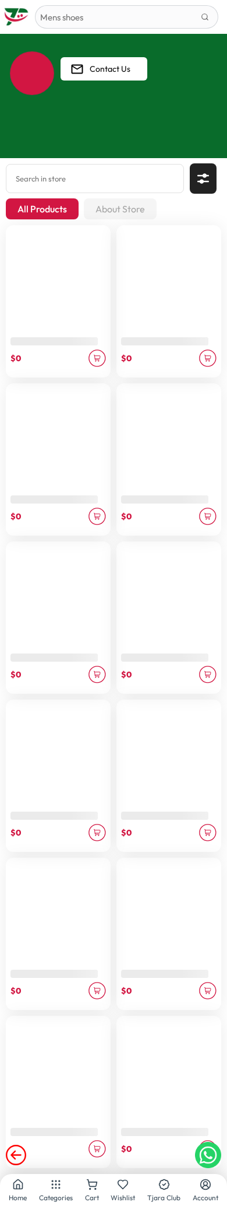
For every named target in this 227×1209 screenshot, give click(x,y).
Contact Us (110, 69)
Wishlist (123, 1197)
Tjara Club (163, 1197)
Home (18, 1197)
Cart (92, 1197)
